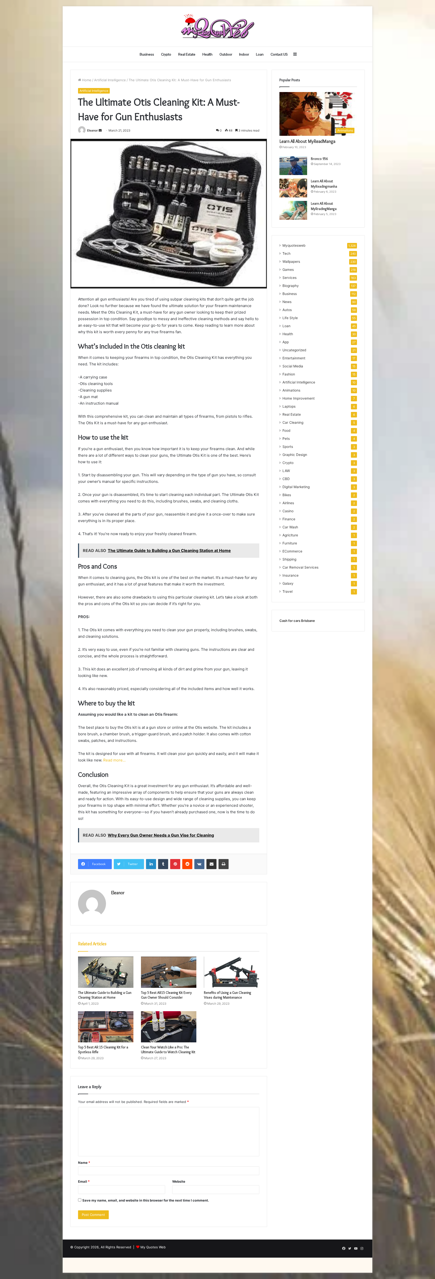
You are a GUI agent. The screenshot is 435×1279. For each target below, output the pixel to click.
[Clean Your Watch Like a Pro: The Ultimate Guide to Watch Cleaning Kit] (168, 1026)
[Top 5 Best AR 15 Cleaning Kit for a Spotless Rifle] (105, 1026)
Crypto (166, 54)
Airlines (288, 503)
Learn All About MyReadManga (307, 141)
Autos (287, 310)
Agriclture (290, 535)
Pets (286, 439)
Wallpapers (291, 262)
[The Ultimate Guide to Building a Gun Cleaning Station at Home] (105, 972)
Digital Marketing (296, 487)
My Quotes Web (153, 1247)
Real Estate (186, 54)
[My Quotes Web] (217, 26)
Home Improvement (298, 398)
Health (207, 54)
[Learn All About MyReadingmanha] (293, 188)
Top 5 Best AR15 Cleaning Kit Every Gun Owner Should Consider (166, 995)
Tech (286, 253)
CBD (286, 479)
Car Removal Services (300, 567)
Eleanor (92, 130)
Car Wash (290, 527)
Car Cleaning (292, 422)
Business (147, 54)
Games (288, 270)
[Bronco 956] (293, 165)
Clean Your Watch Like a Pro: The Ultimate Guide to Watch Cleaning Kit (168, 1049)
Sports (287, 447)
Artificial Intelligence (110, 80)
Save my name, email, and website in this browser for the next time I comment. (145, 1200)
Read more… (114, 760)
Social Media (292, 366)
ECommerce (292, 551)
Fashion (288, 374)
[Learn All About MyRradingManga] (293, 210)
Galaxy (288, 583)
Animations (291, 390)
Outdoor (226, 54)
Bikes (286, 495)
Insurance (290, 575)
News (287, 302)
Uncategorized (294, 350)
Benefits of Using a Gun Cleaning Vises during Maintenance (227, 995)
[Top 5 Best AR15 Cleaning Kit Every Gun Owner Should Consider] (168, 972)
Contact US (279, 54)
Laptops (289, 406)
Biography (290, 286)
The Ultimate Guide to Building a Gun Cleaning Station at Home (104, 995)
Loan (260, 54)
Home (86, 80)
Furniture (289, 543)
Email (84, 1181)
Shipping (289, 559)
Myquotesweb (293, 245)
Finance (288, 519)
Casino (288, 511)
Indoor (244, 54)
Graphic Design (294, 455)
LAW (286, 471)
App (285, 342)
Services (289, 278)
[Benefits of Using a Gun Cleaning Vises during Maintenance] (231, 972)
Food (286, 431)
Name (84, 1163)
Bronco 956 (319, 158)
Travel (287, 591)
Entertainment (293, 358)
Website (178, 1181)
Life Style (290, 318)
